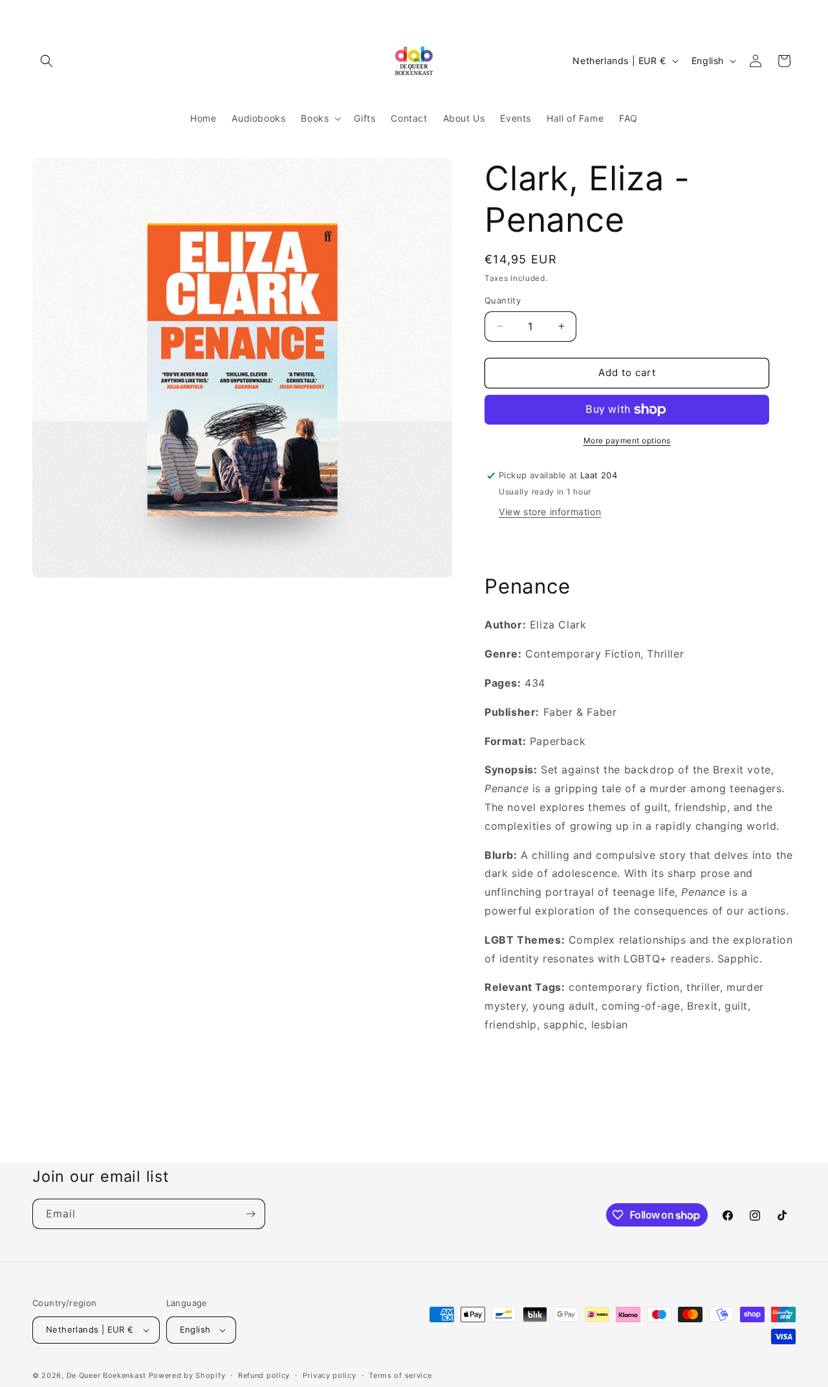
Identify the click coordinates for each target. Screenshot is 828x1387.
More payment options (627, 440)
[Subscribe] (250, 1214)
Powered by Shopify (187, 1375)
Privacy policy (329, 1375)
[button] (46, 61)
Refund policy (264, 1375)
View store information (550, 511)
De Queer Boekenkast (106, 1375)
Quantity (503, 300)
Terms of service (400, 1375)
